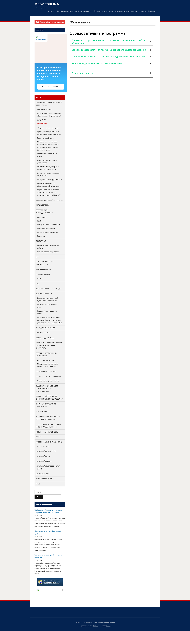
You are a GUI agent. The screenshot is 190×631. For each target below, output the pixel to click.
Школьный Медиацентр (46, 451)
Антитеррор (41, 217)
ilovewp (108, 626)
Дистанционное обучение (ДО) (48, 289)
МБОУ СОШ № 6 (47, 4)
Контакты (151, 11)
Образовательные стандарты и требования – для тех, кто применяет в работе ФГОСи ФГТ (48, 192)
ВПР (37, 257)
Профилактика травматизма (47, 232)
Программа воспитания (46, 371)
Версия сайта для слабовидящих (51, 22)
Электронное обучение (45, 479)
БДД (39, 221)
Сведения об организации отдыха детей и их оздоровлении (116, 11)
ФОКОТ (39, 437)
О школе (51, 11)
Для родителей (42, 446)
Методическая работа (45, 328)
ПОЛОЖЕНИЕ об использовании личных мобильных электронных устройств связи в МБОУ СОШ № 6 (49, 320)
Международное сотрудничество (49, 179)
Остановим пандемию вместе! (48, 381)
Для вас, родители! (44, 294)
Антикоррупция (42, 205)
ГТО (37, 284)
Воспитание (41, 241)
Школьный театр (43, 474)
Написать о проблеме (50, 87)
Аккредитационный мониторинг (49, 200)
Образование (42, 123)
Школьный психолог (44, 461)
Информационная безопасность (49, 225)
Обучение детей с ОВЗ (45, 338)
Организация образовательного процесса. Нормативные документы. (49, 345)
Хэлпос (95, 626)
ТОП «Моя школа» (43, 411)
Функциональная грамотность (49, 442)
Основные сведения (44, 109)
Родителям (41, 236)
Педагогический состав (45, 138)
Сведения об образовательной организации (73, 11)
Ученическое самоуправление (48, 252)
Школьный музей (43, 456)
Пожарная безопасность (46, 228)
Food (39, 279)
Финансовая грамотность (47, 432)
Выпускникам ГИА (43, 269)
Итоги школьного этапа (45, 360)
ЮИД (38, 484)
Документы (41, 120)
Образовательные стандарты (49, 128)
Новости (143, 11)
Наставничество (43, 333)
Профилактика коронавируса (48, 377)
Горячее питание (43, 274)
